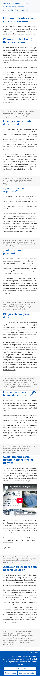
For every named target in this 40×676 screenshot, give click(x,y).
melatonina (6, 450)
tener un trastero (18, 641)
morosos (12, 117)
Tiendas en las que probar (13, 7)
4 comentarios (17, 388)
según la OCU (14, 229)
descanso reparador (26, 180)
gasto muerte (14, 244)
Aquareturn (19, 473)
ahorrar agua (15, 559)
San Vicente (9, 641)
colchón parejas (9, 380)
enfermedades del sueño (13, 182)
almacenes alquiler (15, 633)
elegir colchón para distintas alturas (19, 382)
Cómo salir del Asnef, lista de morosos (17, 40)
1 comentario (9, 644)
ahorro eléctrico (24, 559)
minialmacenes (22, 639)
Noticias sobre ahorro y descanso (16, 10)
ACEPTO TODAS (20, 668)
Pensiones (30, 302)
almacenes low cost (27, 633)
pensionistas (15, 308)
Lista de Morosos (8, 113)
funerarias (6, 244)
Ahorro (31, 557)
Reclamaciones (18, 113)
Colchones (32, 379)
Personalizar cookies (27, 673)
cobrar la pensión (25, 304)
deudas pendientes (16, 115)
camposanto (7, 242)
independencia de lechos (20, 386)
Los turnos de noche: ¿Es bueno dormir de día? (19, 393)
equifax (24, 115)
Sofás (4, 633)
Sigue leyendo (9, 102)
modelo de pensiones (17, 306)
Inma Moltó (21, 111)
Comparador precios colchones (15, 3)
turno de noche (25, 450)
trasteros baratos (29, 641)
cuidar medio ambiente (10, 561)
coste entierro (22, 242)
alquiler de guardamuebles (25, 635)
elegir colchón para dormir (29, 384)
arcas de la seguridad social (11, 304)
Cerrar (34, 653)
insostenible (6, 306)
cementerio (14, 242)
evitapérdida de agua (23, 561)
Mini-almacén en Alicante (10, 639)
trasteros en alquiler (23, 642)
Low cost (30, 631)
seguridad (28, 308)
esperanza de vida (24, 449)
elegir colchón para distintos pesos (18, 383)
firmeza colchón (7, 386)
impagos (5, 117)
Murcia (30, 639)
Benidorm (33, 637)
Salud (4, 180)
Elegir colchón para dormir (16, 315)
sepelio (33, 244)
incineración (21, 244)
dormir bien (6, 449)
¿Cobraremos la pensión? (13, 251)
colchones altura (20, 380)
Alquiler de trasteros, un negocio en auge (20, 568)
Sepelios (29, 240)
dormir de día (15, 449)
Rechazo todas (10, 673)
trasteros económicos (9, 642)
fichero (29, 115)
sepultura (6, 246)
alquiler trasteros (8, 637)
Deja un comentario (23, 117)
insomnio (24, 182)
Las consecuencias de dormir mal (17, 122)
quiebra (22, 308)
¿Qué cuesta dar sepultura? (14, 189)
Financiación (31, 111)
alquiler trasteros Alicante (21, 637)
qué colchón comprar (28, 367)
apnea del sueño (14, 180)
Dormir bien (30, 178)
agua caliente (7, 559)
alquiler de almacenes (9, 635)
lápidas (28, 244)
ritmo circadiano (15, 450)
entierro (29, 242)
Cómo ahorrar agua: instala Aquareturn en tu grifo (18, 460)
